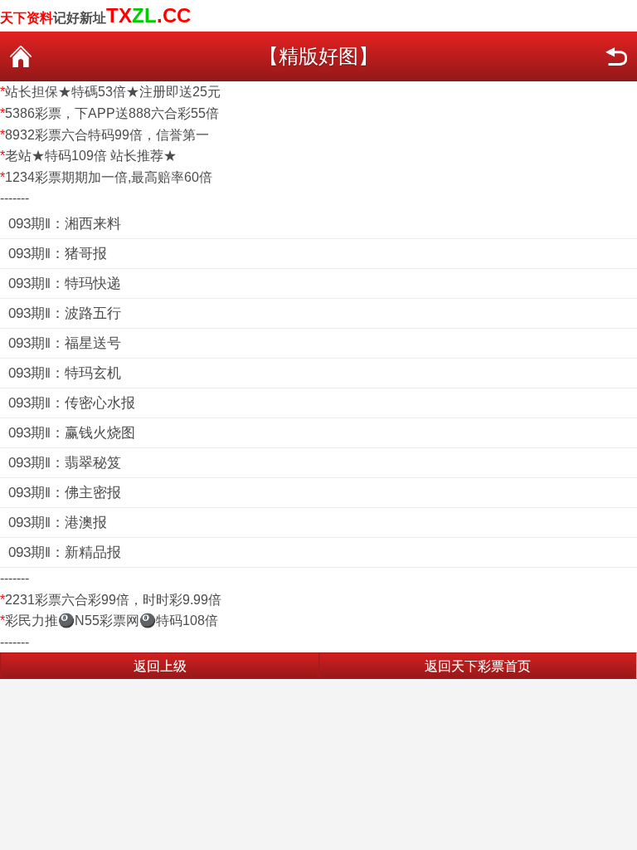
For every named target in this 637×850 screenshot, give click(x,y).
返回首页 (20, 56)
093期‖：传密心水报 (71, 403)
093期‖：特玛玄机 (64, 373)
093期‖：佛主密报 (64, 493)
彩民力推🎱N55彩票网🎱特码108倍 (111, 620)
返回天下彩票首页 (478, 666)
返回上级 (160, 666)
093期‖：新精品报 (64, 552)
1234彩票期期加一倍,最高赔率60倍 (108, 177)
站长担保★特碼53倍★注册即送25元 (113, 92)
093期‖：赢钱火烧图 (71, 433)
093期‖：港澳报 (57, 522)
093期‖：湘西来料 (64, 224)
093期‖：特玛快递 (64, 283)
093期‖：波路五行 (64, 313)
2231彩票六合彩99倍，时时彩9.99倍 (113, 600)
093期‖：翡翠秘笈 (64, 463)
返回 (616, 56)
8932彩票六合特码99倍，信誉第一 (107, 135)
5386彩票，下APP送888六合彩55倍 (112, 113)
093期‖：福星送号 (64, 343)
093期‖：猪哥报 (57, 253)
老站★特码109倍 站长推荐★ (91, 156)
